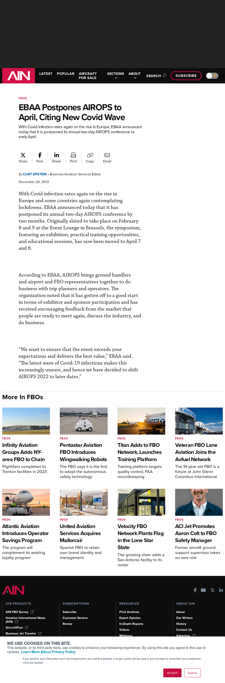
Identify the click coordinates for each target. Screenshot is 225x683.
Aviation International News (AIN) (25, 620)
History (181, 624)
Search (153, 76)
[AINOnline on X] (212, 590)
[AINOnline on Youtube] (203, 590)
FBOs (23, 98)
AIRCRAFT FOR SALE (88, 76)
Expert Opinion (129, 618)
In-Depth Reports (131, 624)
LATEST (46, 74)
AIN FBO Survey (17, 612)
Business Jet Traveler (21, 633)
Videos (124, 630)
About (180, 612)
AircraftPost (14, 627)
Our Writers (184, 618)
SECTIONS (115, 74)
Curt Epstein (35, 174)
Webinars (125, 636)
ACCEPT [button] (172, 673)
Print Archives (129, 612)
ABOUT (135, 74)
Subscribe (186, 75)
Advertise (183, 636)
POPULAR (65, 74)
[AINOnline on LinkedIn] (221, 590)
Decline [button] (192, 673)
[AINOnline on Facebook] (195, 590)
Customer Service (75, 618)
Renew (67, 624)
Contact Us (184, 630)
